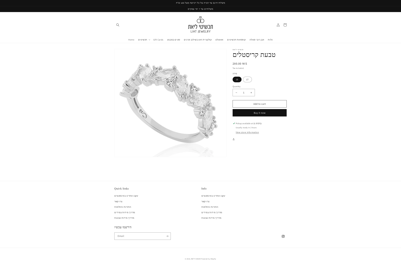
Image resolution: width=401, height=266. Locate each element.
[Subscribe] (167, 236)
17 (247, 79)
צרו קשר (118, 201)
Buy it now (260, 112)
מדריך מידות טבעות (124, 217)
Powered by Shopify (208, 259)
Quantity (236, 86)
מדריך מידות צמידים (124, 212)
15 (237, 79)
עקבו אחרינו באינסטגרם (126, 195)
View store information (247, 132)
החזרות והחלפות (122, 206)
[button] (117, 24)
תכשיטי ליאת (196, 259)
